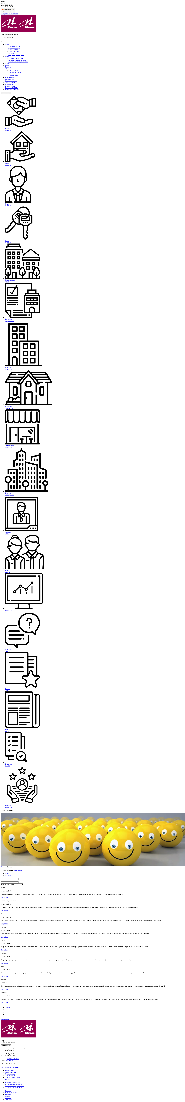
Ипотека (11, 53)
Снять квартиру (13, 51)
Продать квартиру (14, 46)
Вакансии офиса (10, 79)
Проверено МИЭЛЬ (11, 88)
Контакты (8, 67)
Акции (7, 63)
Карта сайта (8, 1099)
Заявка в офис (6, 93)
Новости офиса (13, 75)
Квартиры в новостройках (13, 1087)
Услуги (7, 44)
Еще (6, 69)
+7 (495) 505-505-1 (13, 1059)
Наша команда (13, 70)
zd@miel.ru (9, 1060)
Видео (7, 873)
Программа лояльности (12, 89)
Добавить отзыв (19, 870)
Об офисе (8, 65)
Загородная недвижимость (17, 60)
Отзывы (7, 1096)
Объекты (8, 56)
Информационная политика (10, 1067)
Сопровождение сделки (16, 55)
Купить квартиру (14, 48)
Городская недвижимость (16, 58)
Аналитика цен (10, 82)
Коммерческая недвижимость (18, 62)
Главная (3, 867)
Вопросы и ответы (14, 72)
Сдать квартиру (13, 49)
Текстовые (8, 875)
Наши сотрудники (11, 1092)
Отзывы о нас (13, 74)
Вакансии (8, 1094)
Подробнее (4, 897)
